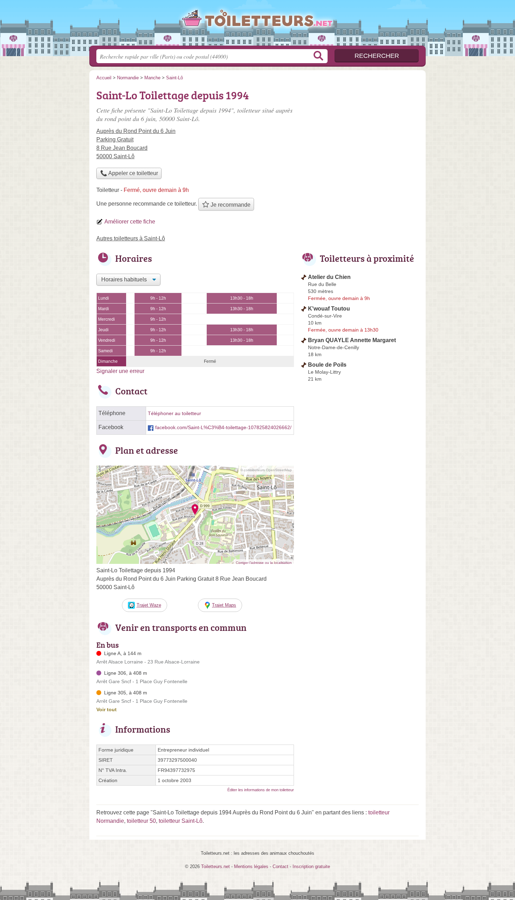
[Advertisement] (360, 135)
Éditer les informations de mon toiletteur (260, 790)
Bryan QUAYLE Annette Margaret (352, 340)
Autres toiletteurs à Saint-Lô (130, 238)
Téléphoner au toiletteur (174, 413)
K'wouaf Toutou (329, 309)
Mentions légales (251, 866)
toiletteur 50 (141, 821)
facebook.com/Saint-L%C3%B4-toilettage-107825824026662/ (223, 427)
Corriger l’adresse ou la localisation (264, 563)
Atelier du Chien (329, 277)
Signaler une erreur (120, 371)
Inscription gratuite (311, 866)
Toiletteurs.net (257, 25)
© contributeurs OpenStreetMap (266, 470)
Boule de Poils (327, 365)
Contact (280, 866)
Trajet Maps (224, 605)
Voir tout (106, 709)
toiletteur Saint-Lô (180, 821)
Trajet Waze (149, 605)
